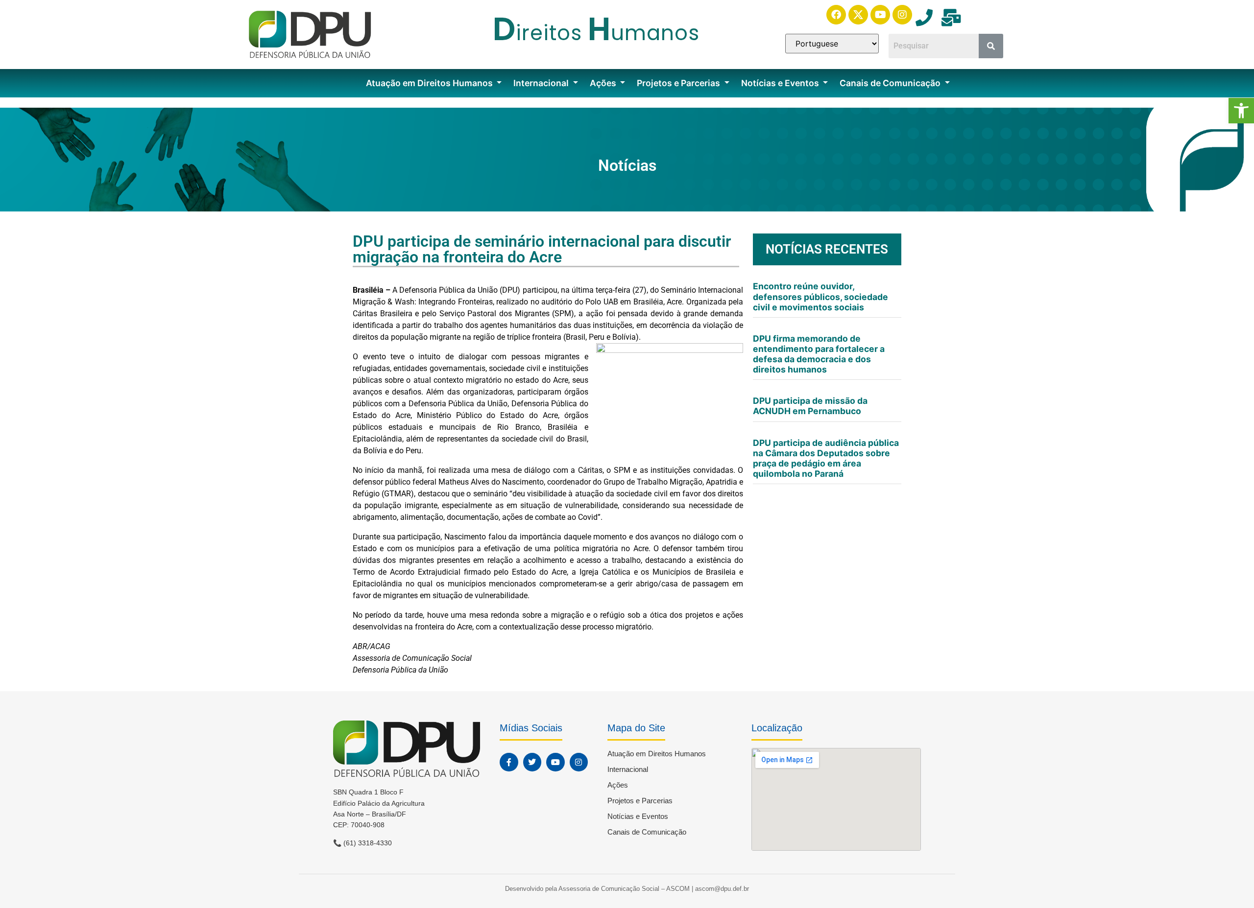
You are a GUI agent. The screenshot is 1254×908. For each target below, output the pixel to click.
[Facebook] (836, 14)
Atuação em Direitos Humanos (430, 83)
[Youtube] (880, 14)
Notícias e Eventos (781, 83)
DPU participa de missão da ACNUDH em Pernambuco (810, 406)
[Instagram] (902, 14)
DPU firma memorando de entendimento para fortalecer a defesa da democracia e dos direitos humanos (819, 353)
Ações (604, 83)
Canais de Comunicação (891, 83)
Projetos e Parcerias (679, 83)
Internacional (542, 83)
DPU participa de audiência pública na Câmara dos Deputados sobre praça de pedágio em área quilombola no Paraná (826, 458)
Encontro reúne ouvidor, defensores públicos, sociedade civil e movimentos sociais (820, 296)
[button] (1241, 110)
